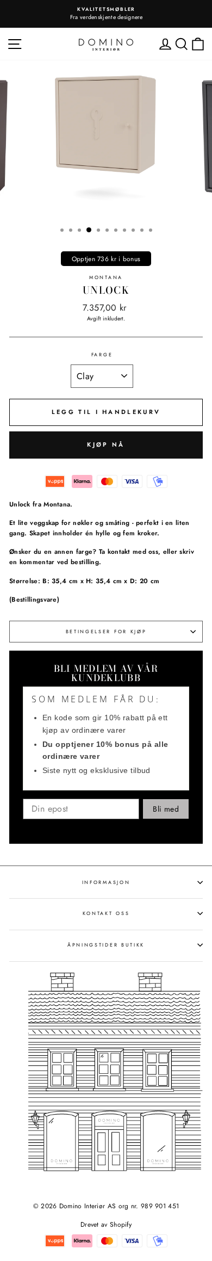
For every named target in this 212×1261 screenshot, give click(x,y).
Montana (106, 277)
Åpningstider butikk (106, 944)
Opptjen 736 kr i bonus (106, 258)
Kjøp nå (105, 444)
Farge (102, 354)
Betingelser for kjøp (106, 631)
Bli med (165, 808)
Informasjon (106, 882)
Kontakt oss (106, 913)
